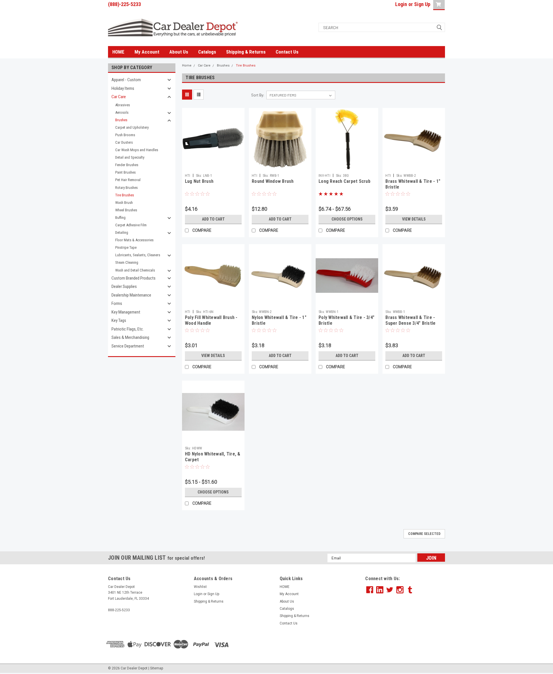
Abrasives (122, 105)
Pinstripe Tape (126, 247)
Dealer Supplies (124, 286)
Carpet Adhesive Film (131, 225)
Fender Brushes (126, 165)
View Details (414, 219)
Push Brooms (125, 135)
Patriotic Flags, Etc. (127, 329)
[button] (405, 644)
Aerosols (121, 112)
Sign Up (422, 4)
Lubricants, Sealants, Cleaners (137, 255)
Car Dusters (124, 142)
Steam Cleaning (126, 262)
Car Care (118, 96)
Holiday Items (122, 88)
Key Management (125, 312)
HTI (187, 176)
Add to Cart (213, 219)
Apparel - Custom (126, 79)
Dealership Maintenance (131, 295)
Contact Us (287, 52)
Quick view (213, 166)
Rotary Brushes (126, 187)
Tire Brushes (124, 195)
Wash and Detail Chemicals (135, 270)
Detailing (121, 232)
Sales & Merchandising (130, 337)
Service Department (127, 346)
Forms (116, 303)
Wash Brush (124, 202)
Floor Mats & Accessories (134, 240)
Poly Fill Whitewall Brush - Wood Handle (211, 320)
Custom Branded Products (133, 278)
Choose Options (347, 219)
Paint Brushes (125, 172)
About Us (178, 52)
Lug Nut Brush (199, 181)
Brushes (121, 120)
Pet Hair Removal (128, 180)
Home (187, 65)
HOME (118, 52)
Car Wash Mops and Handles (136, 150)
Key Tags (118, 320)
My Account (147, 52)
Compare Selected (424, 534)
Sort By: (257, 95)
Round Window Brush (273, 181)
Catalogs (207, 52)
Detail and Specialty (129, 157)
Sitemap (156, 668)
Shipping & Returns (246, 52)
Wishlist (200, 587)
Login (401, 4)
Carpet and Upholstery (132, 127)
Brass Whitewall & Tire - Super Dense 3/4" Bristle (410, 320)
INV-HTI (324, 176)
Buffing (120, 217)
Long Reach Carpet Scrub (344, 181)
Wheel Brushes (126, 210)
